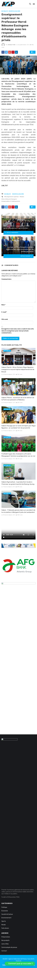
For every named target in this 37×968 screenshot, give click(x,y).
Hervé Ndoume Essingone (9, 199)
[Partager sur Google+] (9, 52)
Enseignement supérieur (12, 196)
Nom (3, 305)
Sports (3, 921)
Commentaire (6, 279)
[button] (20, 964)
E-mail (4, 312)
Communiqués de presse (9, 947)
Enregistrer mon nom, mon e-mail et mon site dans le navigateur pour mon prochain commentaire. (17, 331)
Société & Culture (14, 11)
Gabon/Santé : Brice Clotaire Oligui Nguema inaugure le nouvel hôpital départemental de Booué (17, 369)
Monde (3, 925)
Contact (4, 951)
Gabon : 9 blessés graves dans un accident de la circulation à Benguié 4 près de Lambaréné (18, 511)
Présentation (5, 937)
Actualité (4, 11)
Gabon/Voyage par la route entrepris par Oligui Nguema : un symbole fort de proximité (18, 427)
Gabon (22, 196)
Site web (4, 319)
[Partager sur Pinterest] (13, 52)
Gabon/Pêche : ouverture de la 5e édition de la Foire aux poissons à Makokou (17, 399)
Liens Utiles (5, 944)
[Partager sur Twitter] (6, 52)
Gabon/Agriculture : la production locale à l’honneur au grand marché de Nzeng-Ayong (17, 483)
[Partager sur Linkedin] (16, 52)
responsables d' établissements (11, 201)
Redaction (11, 44)
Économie (4, 911)
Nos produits (5, 940)
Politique (4, 907)
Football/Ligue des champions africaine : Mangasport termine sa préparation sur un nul (18, 455)
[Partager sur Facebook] (2, 52)
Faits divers (5, 928)
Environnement (6, 918)
